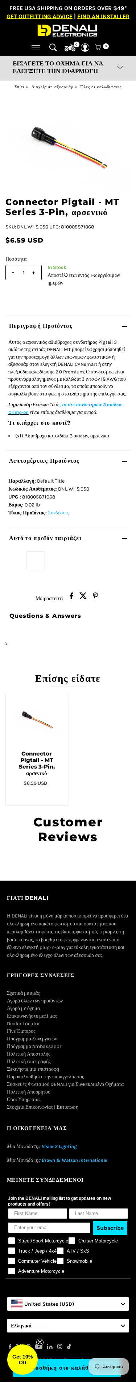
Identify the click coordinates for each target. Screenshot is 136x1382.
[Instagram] (59, 1347)
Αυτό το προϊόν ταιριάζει (45, 538)
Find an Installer (103, 16)
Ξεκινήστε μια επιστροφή (33, 1069)
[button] (22, 1359)
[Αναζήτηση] (53, 47)
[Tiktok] (69, 1347)
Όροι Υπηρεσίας (24, 1099)
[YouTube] (38, 1347)
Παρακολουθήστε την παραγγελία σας (45, 1077)
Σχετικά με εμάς (23, 993)
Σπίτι (19, 87)
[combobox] (68, 1304)
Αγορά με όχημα (23, 1008)
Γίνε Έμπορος (21, 1031)
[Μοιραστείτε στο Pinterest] (95, 597)
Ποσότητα (15, 259)
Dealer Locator (23, 1024)
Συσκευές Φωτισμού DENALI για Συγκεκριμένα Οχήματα (65, 1084)
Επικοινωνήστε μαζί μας (32, 1016)
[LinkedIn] (50, 1347)
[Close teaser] (40, 1342)
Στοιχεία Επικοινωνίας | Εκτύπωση (42, 1107)
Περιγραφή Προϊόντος (41, 325)
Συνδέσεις (58, 513)
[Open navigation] (36, 47)
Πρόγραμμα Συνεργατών (32, 1039)
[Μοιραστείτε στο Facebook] (71, 597)
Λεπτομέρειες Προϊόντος (44, 460)
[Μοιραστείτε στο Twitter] (83, 597)
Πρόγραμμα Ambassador (34, 1046)
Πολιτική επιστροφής (29, 1061)
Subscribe (110, 1227)
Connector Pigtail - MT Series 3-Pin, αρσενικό (37, 763)
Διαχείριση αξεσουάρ (52, 87)
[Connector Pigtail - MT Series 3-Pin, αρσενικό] (36, 719)
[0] (70, 48)
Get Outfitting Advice (40, 16)
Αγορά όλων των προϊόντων (35, 1001)
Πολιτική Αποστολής (28, 1054)
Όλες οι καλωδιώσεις (101, 87)
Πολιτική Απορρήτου (28, 1092)
